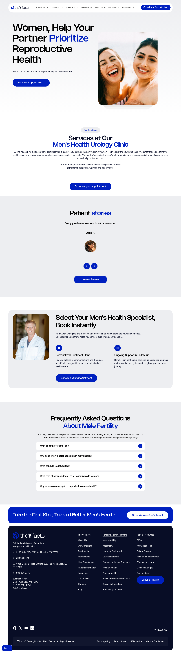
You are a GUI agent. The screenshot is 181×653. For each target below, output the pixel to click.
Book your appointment (31, 83)
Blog (80, 589)
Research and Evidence (148, 556)
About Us (82, 540)
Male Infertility (109, 540)
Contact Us (83, 578)
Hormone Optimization (113, 551)
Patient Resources (145, 535)
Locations (82, 573)
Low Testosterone (111, 556)
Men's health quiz (145, 567)
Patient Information (87, 567)
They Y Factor (84, 535)
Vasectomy (108, 546)
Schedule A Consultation (156, 7)
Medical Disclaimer (155, 641)
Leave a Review (90, 279)
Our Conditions (85, 546)
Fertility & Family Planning (115, 535)
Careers (82, 584)
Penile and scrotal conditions (116, 578)
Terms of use (120, 641)
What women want (145, 562)
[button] (42, 7)
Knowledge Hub (144, 546)
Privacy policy (103, 641)
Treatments (83, 551)
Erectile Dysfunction (112, 589)
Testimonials (143, 573)
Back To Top (162, 630)
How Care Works (86, 562)
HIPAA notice (136, 641)
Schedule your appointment (90, 186)
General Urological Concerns (116, 562)
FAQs (139, 540)
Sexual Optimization (112, 584)
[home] (20, 7)
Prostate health (110, 567)
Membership (84, 556)
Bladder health (109, 573)
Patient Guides (144, 551)
